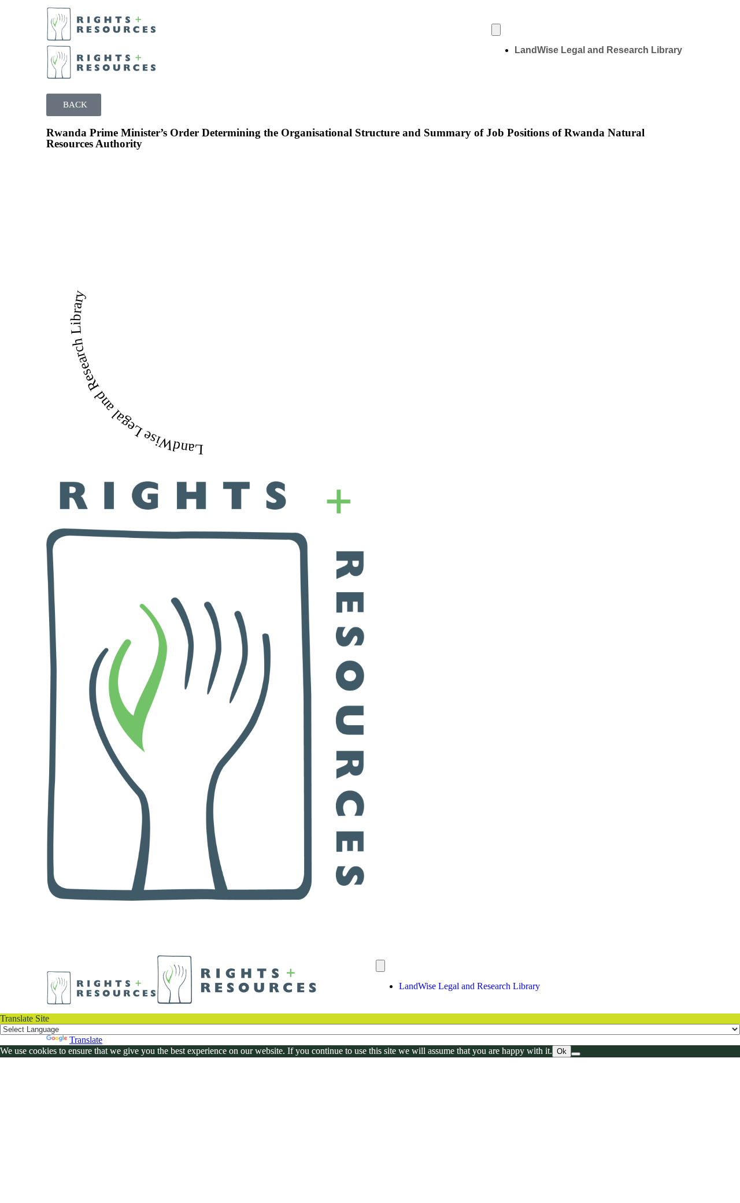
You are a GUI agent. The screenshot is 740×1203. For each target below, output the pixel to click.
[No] (575, 1054)
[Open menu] (496, 30)
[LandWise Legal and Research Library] (205, 687)
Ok (562, 1051)
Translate (85, 1040)
